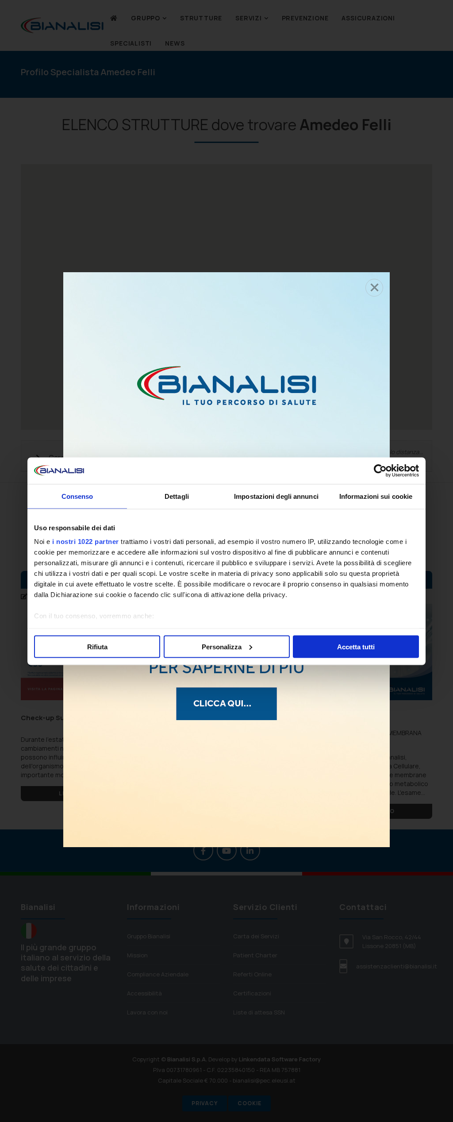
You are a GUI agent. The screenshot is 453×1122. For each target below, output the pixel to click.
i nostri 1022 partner (85, 541)
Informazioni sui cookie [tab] (375, 496)
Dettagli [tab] (177, 496)
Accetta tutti (356, 646)
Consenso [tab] (77, 496)
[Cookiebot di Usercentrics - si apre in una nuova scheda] (380, 470)
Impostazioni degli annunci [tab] (276, 496)
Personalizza (222, 646)
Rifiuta (97, 646)
